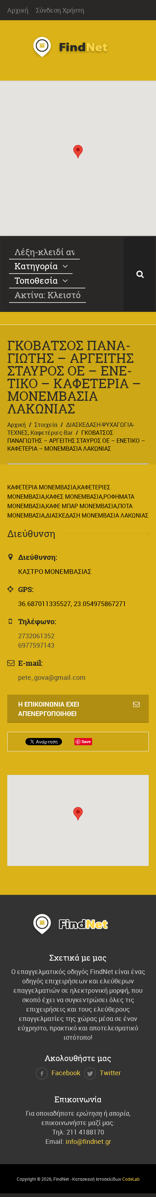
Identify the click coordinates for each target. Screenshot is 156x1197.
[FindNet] (78, 55)
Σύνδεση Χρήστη (60, 10)
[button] (78, 151)
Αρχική (17, 10)
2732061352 (36, 635)
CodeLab (131, 1179)
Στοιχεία (45, 425)
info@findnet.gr (88, 1141)
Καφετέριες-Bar (51, 433)
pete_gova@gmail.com (52, 677)
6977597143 (36, 645)
